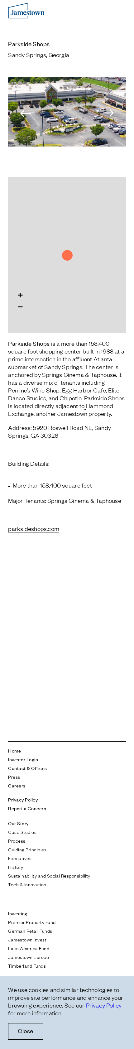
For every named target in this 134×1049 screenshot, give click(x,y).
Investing (17, 913)
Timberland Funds (27, 965)
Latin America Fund (28, 948)
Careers (16, 785)
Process (16, 840)
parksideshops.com (33, 528)
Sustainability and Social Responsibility (49, 875)
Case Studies (22, 831)
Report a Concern (27, 808)
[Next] (110, 113)
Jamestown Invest (27, 939)
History (15, 866)
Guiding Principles (27, 849)
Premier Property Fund (31, 921)
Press (14, 776)
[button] (20, 296)
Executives (19, 857)
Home (14, 750)
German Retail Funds (30, 930)
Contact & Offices (27, 768)
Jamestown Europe (28, 956)
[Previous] (23, 113)
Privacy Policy (23, 799)
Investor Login (23, 759)
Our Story (18, 823)
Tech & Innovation (27, 884)
